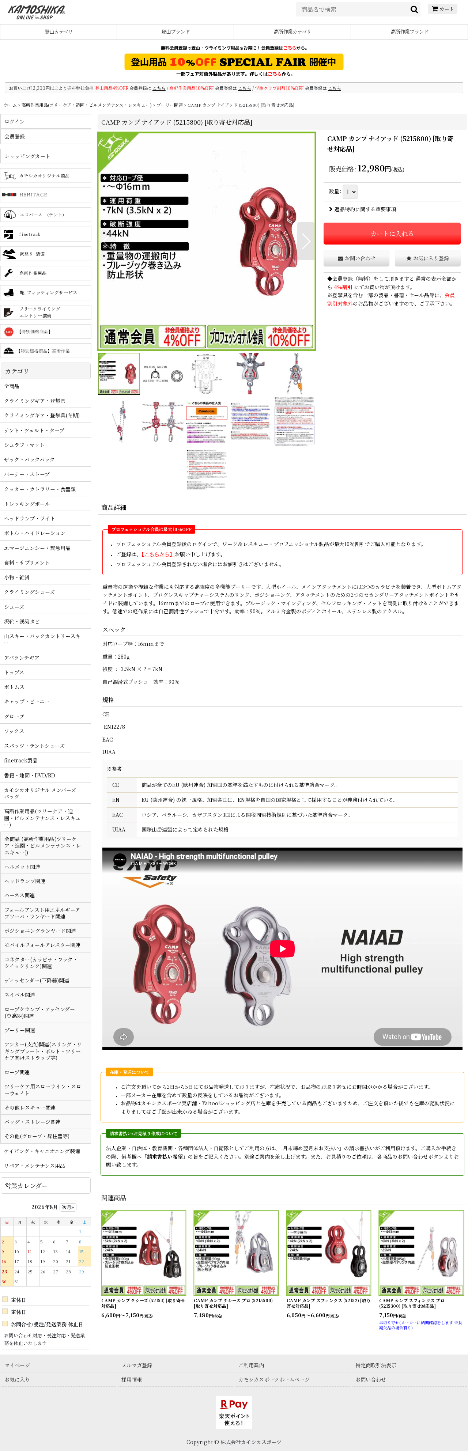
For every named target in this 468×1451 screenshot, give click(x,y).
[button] (107, 241)
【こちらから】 (158, 554)
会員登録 (342, 278)
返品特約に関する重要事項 (365, 209)
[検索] (415, 9)
